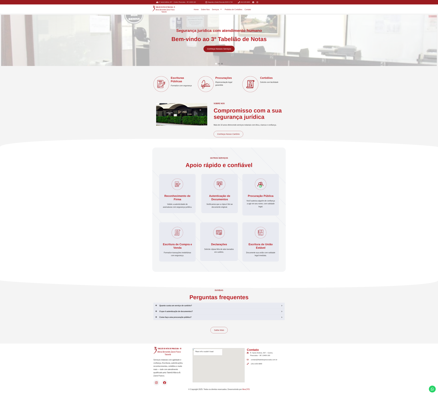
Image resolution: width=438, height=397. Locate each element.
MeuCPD (246, 389)
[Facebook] (165, 383)
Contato (248, 9)
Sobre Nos (205, 9)
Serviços (215, 9)
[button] (216, 63)
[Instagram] (156, 383)
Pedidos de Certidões (233, 9)
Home (196, 9)
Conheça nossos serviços (219, 49)
